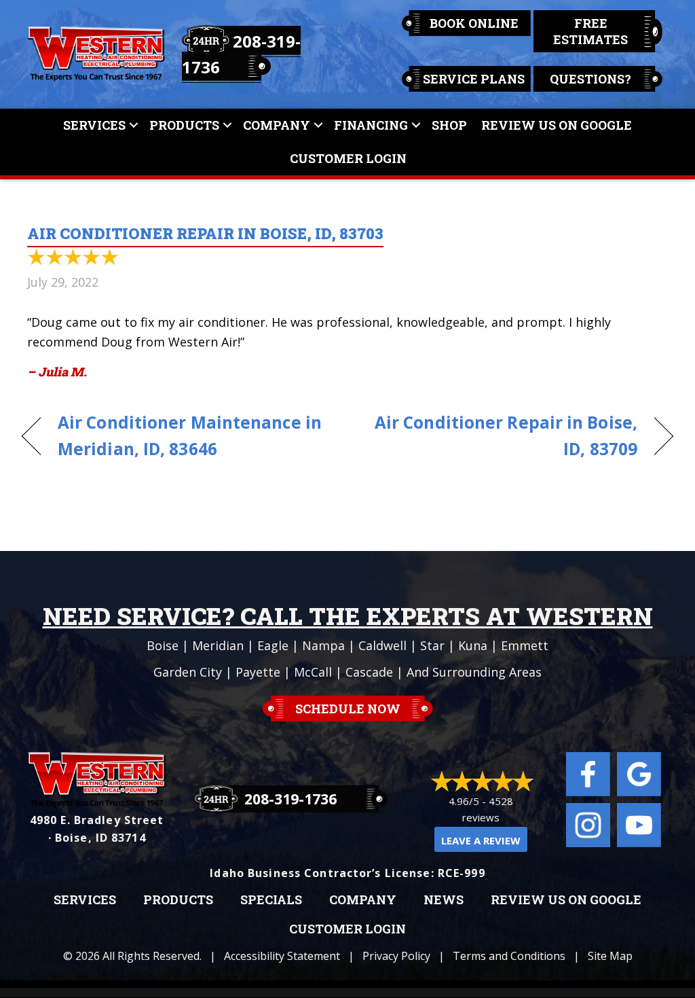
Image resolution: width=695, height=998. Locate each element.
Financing (371, 125)
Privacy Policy (396, 955)
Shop (449, 125)
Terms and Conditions (509, 955)
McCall (313, 672)
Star (432, 645)
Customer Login (348, 158)
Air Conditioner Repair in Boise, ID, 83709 (502, 435)
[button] (134, 125)
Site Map (610, 955)
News (444, 900)
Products (184, 125)
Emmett (524, 645)
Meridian (218, 645)
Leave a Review (481, 840)
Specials (271, 900)
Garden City (187, 672)
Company (276, 125)
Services (94, 125)
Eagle (272, 645)
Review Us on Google (566, 900)
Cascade (369, 672)
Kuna (472, 645)
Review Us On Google (556, 125)
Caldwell (382, 645)
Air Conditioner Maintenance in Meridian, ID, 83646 (190, 435)
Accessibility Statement (282, 955)
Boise (163, 645)
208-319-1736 (290, 798)
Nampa (323, 645)
